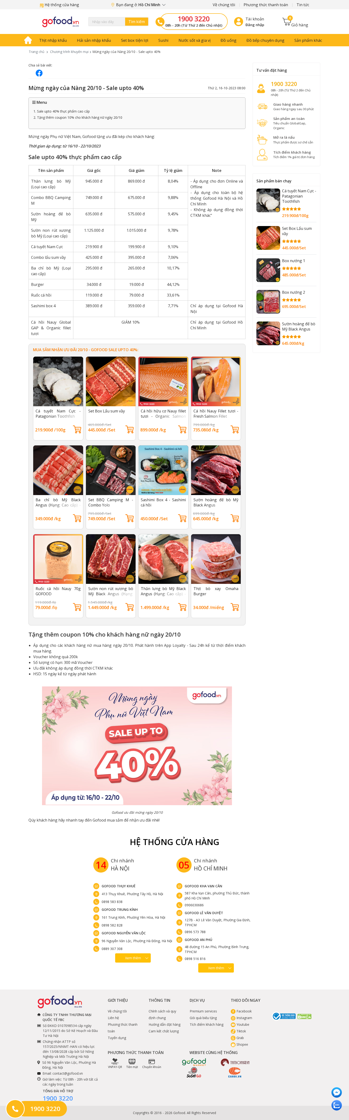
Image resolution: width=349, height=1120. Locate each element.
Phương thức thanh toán (266, 4)
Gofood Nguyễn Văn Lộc (124, 933)
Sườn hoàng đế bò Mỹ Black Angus (298, 326)
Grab (240, 1037)
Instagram (244, 1018)
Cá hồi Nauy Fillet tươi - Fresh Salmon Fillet (216, 413)
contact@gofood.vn (67, 1073)
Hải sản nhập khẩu (94, 40)
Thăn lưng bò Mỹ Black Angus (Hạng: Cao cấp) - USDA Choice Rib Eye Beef (163, 596)
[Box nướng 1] (268, 270)
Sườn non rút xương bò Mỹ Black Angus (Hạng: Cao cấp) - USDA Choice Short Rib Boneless (110, 596)
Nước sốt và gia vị (195, 40)
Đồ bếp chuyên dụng (265, 40)
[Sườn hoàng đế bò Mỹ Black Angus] (268, 333)
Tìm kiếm (136, 21)
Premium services (203, 1011)
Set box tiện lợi (134, 40)
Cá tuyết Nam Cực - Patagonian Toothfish (58, 413)
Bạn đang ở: (138, 4)
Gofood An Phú (198, 939)
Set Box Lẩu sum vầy (106, 411)
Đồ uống (228, 40)
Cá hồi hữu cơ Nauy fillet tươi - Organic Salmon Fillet (163, 416)
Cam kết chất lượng (164, 1031)
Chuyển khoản (151, 1067)
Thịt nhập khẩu (53, 40)
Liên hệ (113, 1018)
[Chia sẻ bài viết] (39, 73)
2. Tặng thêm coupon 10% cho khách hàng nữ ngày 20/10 (77, 117)
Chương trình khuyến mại (69, 51)
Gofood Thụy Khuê (119, 886)
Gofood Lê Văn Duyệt (204, 913)
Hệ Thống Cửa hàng (174, 841)
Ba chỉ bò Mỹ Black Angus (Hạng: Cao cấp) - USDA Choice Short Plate (58, 505)
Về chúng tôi (224, 4)
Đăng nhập (254, 24)
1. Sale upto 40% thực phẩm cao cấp (61, 111)
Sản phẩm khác (308, 40)
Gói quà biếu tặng (203, 1018)
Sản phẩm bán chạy (274, 181)
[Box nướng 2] (268, 302)
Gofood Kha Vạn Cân (203, 886)
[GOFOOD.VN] (60, 21)
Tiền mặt (132, 1067)
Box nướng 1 (293, 260)
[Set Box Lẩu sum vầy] (268, 238)
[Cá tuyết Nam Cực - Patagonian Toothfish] (268, 200)
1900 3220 (194, 18)
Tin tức (303, 4)
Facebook (244, 1011)
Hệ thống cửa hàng (61, 4)
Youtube (242, 1024)
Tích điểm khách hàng (206, 1024)
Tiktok (241, 1031)
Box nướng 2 (293, 292)
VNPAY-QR (115, 1067)
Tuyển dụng (117, 1037)
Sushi (163, 40)
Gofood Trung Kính (120, 909)
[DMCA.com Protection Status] (304, 1016)
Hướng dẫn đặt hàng (164, 1024)
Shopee (242, 1044)
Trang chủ (36, 51)
